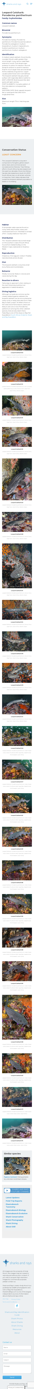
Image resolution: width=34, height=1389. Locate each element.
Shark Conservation (15, 1217)
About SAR (10, 1227)
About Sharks (17, 1322)
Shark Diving (11, 1223)
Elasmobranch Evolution (16, 1213)
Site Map (5, 1299)
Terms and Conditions (10, 1302)
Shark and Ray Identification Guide (17, 1313)
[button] (31, 4)
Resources (17, 1329)
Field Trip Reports (14, 1201)
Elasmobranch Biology (16, 1210)
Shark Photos (17, 1319)
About (17, 1333)
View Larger (17, 339)
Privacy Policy (15, 1299)
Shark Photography (14, 1220)
